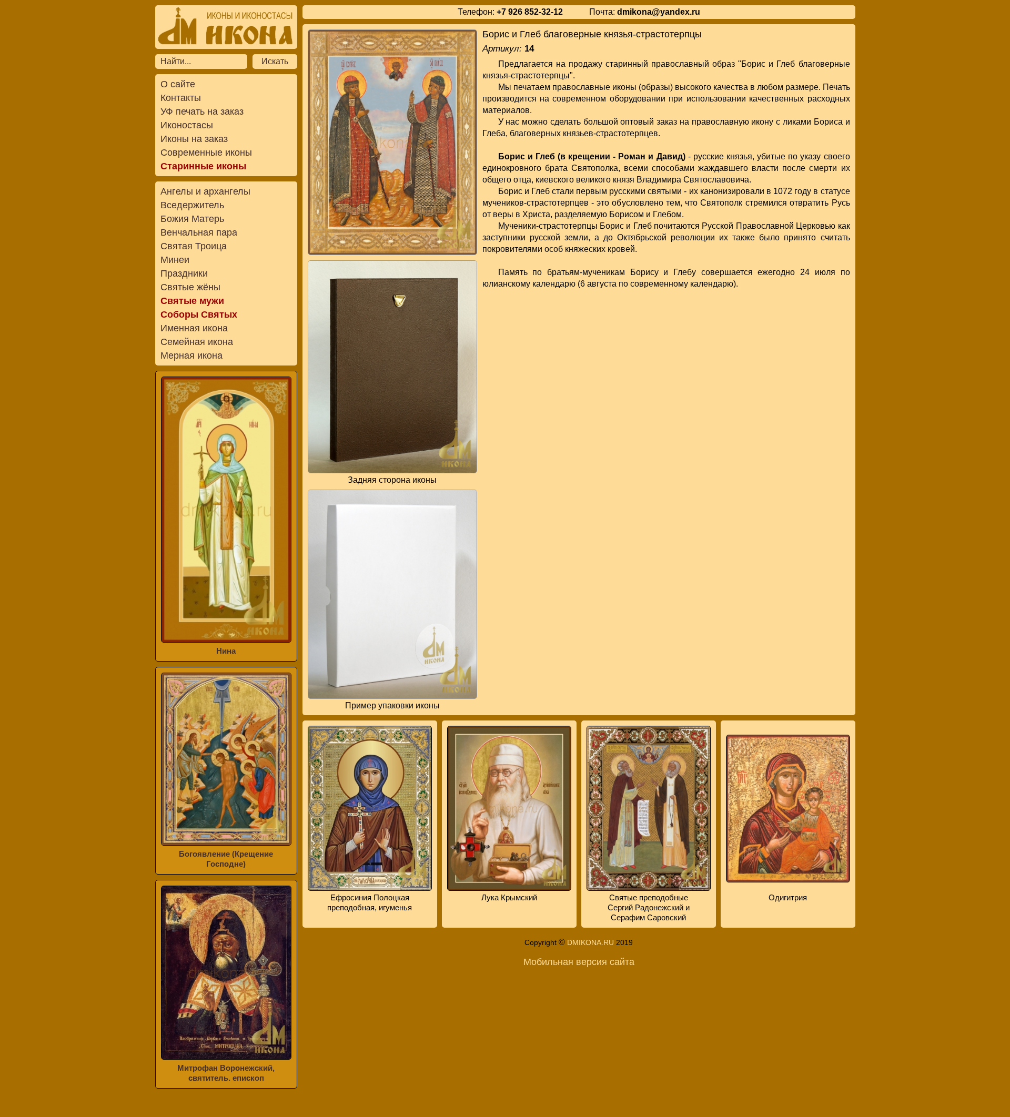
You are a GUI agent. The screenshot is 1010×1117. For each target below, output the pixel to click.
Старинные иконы (203, 166)
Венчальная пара (198, 232)
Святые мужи (192, 301)
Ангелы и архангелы (205, 191)
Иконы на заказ (194, 139)
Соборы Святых (198, 314)
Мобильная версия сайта (578, 962)
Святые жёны (190, 287)
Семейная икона (196, 342)
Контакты (180, 98)
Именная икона (194, 328)
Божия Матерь (192, 219)
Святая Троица (193, 246)
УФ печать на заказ (202, 111)
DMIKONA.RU (590, 942)
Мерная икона (191, 355)
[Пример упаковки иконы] (392, 594)
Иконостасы (186, 125)
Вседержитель (192, 205)
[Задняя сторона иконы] (392, 366)
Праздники (184, 273)
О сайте (177, 84)
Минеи (174, 260)
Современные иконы (206, 152)
